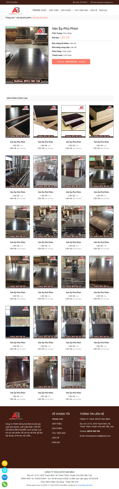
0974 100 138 (93, 431)
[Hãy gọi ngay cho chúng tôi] (3, 484)
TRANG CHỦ (39, 10)
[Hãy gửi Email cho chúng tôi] (3, 470)
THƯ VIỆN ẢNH (81, 10)
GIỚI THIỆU (54, 10)
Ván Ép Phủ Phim (17, 142)
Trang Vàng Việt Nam (85, 485)
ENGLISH (103, 10)
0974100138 (71, 62)
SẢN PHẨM (66, 10)
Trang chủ (9, 17)
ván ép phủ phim (23, 17)
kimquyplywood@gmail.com (98, 436)
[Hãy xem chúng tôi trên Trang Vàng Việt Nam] (3, 463)
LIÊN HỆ (93, 10)
